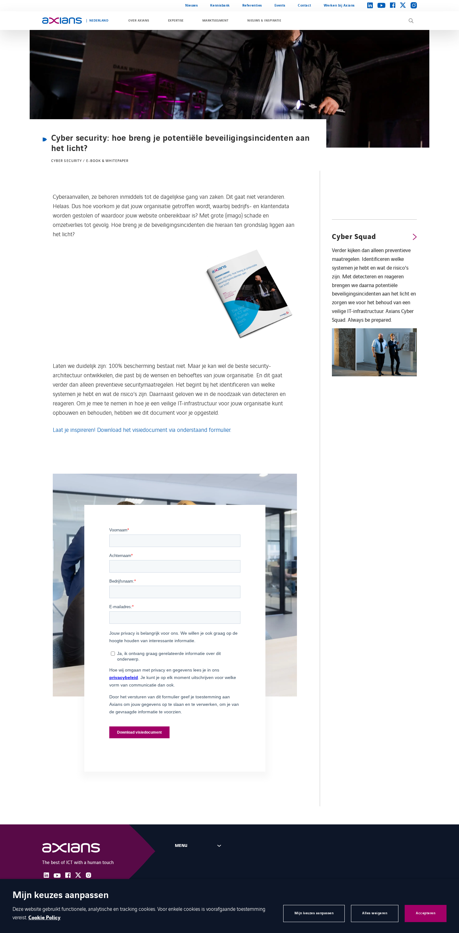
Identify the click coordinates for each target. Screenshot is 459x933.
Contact (304, 5)
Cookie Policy (44, 917)
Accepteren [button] (425, 913)
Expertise (176, 20)
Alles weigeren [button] (374, 913)
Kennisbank (220, 5)
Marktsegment (215, 20)
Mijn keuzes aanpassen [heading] (60, 895)
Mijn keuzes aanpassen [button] (314, 913)
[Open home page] (62, 20)
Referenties (252, 5)
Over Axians (138, 20)
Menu (181, 845)
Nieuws (191, 5)
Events (279, 5)
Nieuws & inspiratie (264, 20)
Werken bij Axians (339, 5)
